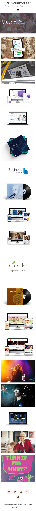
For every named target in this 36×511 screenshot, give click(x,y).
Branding (6, 172)
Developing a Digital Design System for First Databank (14, 104)
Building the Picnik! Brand (13, 281)
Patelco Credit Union (11, 246)
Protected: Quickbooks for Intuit (14, 57)
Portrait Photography (12, 405)
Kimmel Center (9, 357)
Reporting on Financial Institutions (12, 159)
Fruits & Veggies (10, 481)
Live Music (6, 377)
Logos (19, 172)
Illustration (13, 477)
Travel (19, 448)
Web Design (13, 52)
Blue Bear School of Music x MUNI (14, 81)
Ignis (13, 507)
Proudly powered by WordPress (15, 504)
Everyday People (10, 452)
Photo (14, 377)
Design (5, 52)
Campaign (6, 76)
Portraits (12, 401)
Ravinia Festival (9, 428)
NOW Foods (8, 331)
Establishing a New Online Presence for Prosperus (13, 126)
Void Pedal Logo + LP (11, 305)
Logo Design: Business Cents (12, 177)
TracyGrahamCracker (18, 2)
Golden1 (6, 223)
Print (19, 76)
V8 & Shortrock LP (10, 201)
